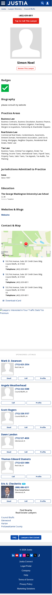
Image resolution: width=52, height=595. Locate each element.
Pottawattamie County (11, 526)
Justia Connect (26, 561)
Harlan (4, 523)
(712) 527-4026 (22, 438)
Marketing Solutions (26, 589)
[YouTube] (16, 555)
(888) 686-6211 (22, 487)
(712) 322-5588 (22, 389)
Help (26, 575)
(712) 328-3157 (22, 413)
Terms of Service (26, 580)
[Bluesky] (31, 555)
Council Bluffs (29, 9)
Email (9, 378)
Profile (43, 378)
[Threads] (27, 555)
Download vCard (13, 300)
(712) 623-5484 (22, 462)
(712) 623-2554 (22, 364)
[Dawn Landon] (7, 442)
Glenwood (6, 520)
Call (25, 378)
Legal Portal (26, 566)
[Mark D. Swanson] (7, 369)
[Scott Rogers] (7, 418)
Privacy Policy (26, 584)
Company (26, 571)
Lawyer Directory (15, 9)
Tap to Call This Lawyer (26, 21)
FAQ (14, 537)
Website (5, 214)
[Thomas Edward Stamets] (7, 467)
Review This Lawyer (26, 68)
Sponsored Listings (26, 355)
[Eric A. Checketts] (7, 492)
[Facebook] (20, 555)
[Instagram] (24, 555)
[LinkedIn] (13, 555)
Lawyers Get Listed (30, 537)
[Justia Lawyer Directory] (38, 555)
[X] (35, 555)
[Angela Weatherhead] (7, 393)
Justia (3, 9)
